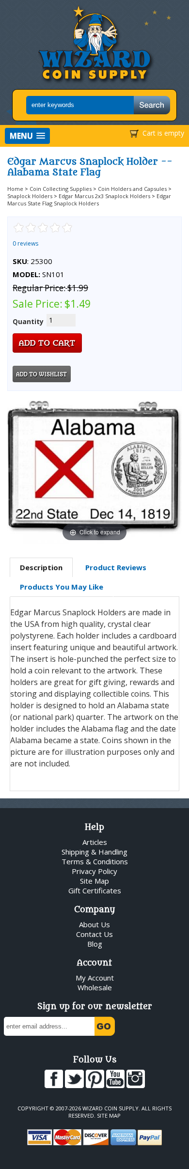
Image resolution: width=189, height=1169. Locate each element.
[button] (27, 136)
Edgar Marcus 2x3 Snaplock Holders (104, 196)
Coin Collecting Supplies (61, 188)
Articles (94, 842)
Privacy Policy (94, 871)
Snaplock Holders (29, 196)
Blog (94, 944)
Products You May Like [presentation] (61, 587)
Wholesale (95, 987)
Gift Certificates (94, 890)
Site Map (94, 881)
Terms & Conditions (95, 861)
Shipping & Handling (94, 852)
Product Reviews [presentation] (115, 567)
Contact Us (94, 934)
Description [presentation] (41, 567)
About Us (94, 924)
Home (15, 188)
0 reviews (25, 243)
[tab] (41, 568)
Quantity (28, 321)
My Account (95, 977)
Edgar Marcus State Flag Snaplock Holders (89, 199)
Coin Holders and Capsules (132, 188)
